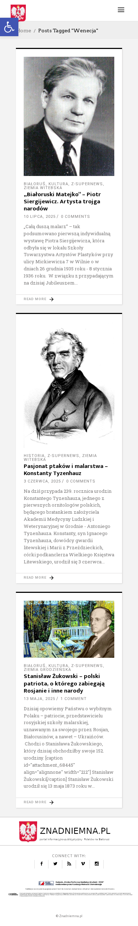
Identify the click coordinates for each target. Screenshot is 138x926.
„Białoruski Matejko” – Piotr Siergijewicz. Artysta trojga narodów (62, 201)
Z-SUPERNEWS (87, 184)
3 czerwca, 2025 (42, 481)
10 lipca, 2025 (40, 216)
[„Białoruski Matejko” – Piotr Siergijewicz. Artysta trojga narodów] (69, 116)
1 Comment (74, 698)
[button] (9, 27)
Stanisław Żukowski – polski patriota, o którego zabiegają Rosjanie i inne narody (64, 683)
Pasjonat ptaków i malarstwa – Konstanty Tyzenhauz (66, 469)
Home (23, 30)
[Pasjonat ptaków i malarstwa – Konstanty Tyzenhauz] (69, 385)
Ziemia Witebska (43, 188)
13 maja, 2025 (39, 698)
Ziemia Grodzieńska (47, 669)
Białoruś (35, 184)
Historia (34, 455)
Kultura (58, 184)
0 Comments (75, 216)
